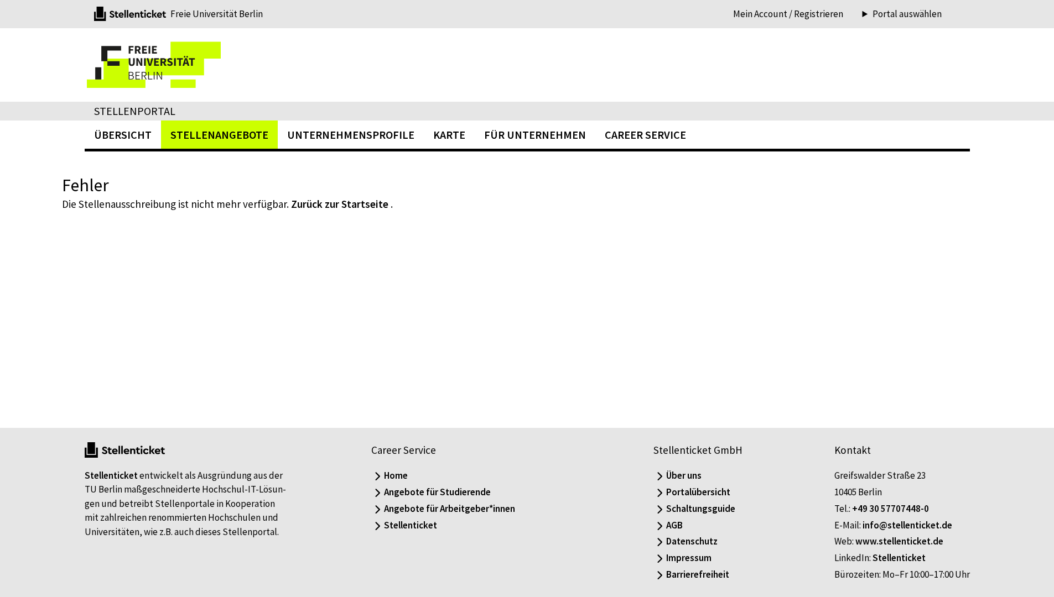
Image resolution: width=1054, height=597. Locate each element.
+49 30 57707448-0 (890, 508)
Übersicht (123, 135)
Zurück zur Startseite (339, 204)
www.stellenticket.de (899, 541)
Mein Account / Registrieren (788, 14)
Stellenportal (134, 111)
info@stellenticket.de (907, 525)
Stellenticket (111, 475)
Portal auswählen (907, 14)
